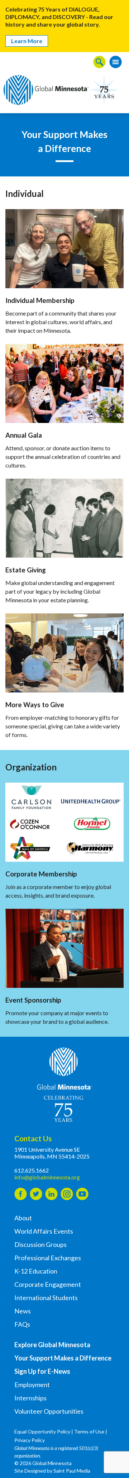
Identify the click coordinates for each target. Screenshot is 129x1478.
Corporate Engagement (47, 1284)
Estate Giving (25, 570)
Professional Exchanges (47, 1258)
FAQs (22, 1324)
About (23, 1218)
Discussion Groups (40, 1244)
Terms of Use (89, 1431)
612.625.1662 (31, 1170)
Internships (30, 1398)
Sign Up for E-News (42, 1371)
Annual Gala (23, 435)
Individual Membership (40, 300)
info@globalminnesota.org (47, 1177)
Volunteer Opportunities (48, 1411)
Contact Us (33, 1138)
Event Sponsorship (33, 1000)
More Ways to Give (34, 705)
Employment (32, 1385)
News (22, 1311)
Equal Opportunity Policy (42, 1431)
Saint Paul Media (71, 1471)
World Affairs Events (43, 1231)
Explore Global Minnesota (52, 1345)
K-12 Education (35, 1271)
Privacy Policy (29, 1440)
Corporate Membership (41, 874)
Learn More (26, 40)
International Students (46, 1298)
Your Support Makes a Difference (62, 1358)
